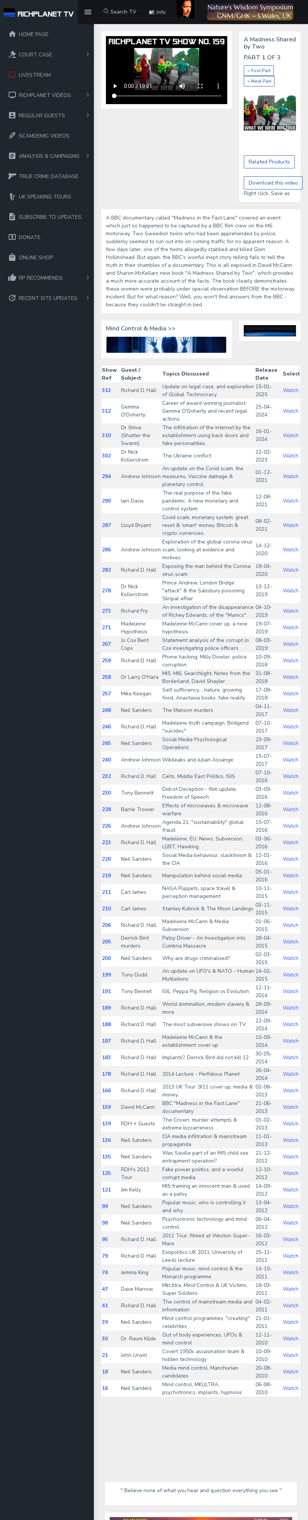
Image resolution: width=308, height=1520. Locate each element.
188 (106, 1024)
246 (106, 726)
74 (105, 1272)
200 (106, 958)
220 (106, 859)
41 (105, 1305)
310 (106, 435)
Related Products (269, 161)
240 (106, 759)
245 (106, 743)
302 (106, 455)
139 (106, 1123)
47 (105, 1289)
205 (106, 941)
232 (106, 776)
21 (105, 1355)
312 (106, 411)
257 (106, 693)
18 (105, 1371)
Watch (291, 390)
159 (106, 1107)
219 (106, 875)
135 (106, 1156)
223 (106, 842)
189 (106, 1007)
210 (106, 908)
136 (106, 1140)
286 (106, 549)
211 (106, 892)
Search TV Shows (120, 16)
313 (106, 390)
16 (105, 1388)
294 (106, 476)
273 (106, 611)
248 (106, 710)
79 (105, 1256)
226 (106, 826)
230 (106, 792)
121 (106, 1189)
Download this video (273, 182)
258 (106, 677)
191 (106, 991)
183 (106, 1057)
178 (106, 1074)
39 (105, 1322)
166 (106, 1090)
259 (106, 660)
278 (106, 590)
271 (106, 627)
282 (106, 570)
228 (106, 809)
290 (106, 500)
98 (105, 1222)
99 (105, 1206)
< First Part (258, 71)
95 (105, 1239)
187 (106, 1041)
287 (106, 525)
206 (106, 925)
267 (106, 644)
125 (106, 1173)
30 (105, 1338)
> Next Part (259, 81)
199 (106, 974)
